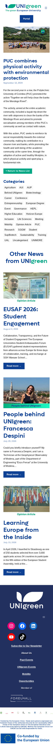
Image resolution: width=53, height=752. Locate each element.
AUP (29, 187)
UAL (7, 240)
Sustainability (27, 235)
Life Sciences (24, 219)
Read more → (16, 366)
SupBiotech (11, 235)
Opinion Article (23, 224)
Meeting (39, 219)
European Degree (35, 203)
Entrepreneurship (13, 203)
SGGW (21, 229)
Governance (20, 208)
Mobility (8, 224)
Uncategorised (20, 240)
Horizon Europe (34, 214)
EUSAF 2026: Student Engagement (21, 317)
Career (8, 198)
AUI (21, 187)
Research (9, 229)
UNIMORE (37, 240)
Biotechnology (33, 192)
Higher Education (13, 214)
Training (42, 235)
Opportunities (26, 681)
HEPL (33, 208)
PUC (37, 224)
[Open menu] (46, 8)
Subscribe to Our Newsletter (26, 646)
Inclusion (9, 219)
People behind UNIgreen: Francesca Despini (24, 425)
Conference (21, 198)
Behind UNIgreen (13, 192)
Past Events (26, 660)
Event (7, 208)
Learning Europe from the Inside (21, 530)
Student (33, 229)
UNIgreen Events (26, 667)
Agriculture (10, 187)
